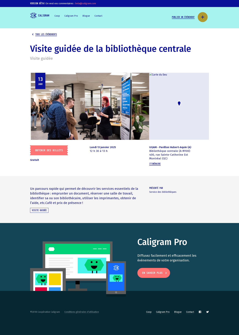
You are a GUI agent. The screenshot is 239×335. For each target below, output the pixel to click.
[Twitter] (207, 311)
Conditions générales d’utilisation (81, 312)
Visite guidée (41, 58)
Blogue (86, 15)
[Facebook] (200, 311)
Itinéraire (155, 163)
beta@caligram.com (85, 3)
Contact (98, 15)
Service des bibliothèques (162, 192)
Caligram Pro (71, 15)
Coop (57, 15)
